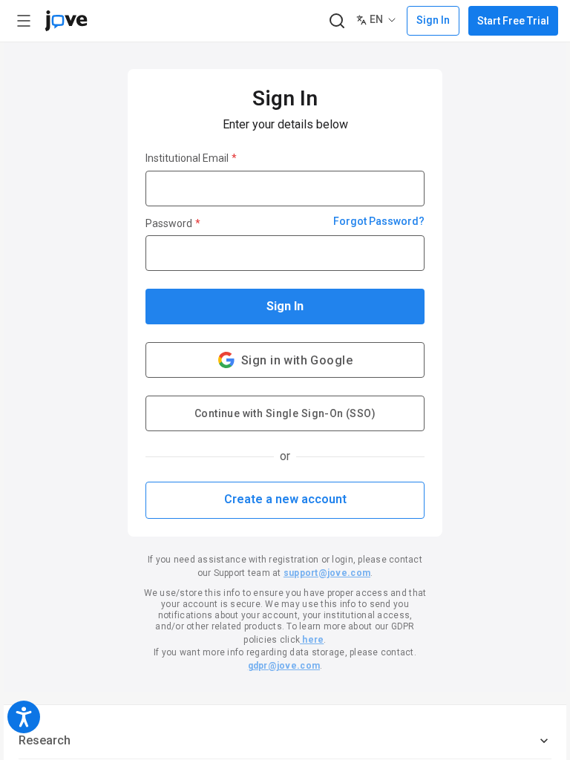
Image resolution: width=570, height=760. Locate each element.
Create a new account (285, 499)
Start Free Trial (513, 21)
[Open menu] (24, 21)
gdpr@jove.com (284, 666)
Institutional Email (191, 158)
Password (172, 223)
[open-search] (336, 21)
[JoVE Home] (66, 20)
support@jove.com (327, 573)
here (312, 640)
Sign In (285, 306)
